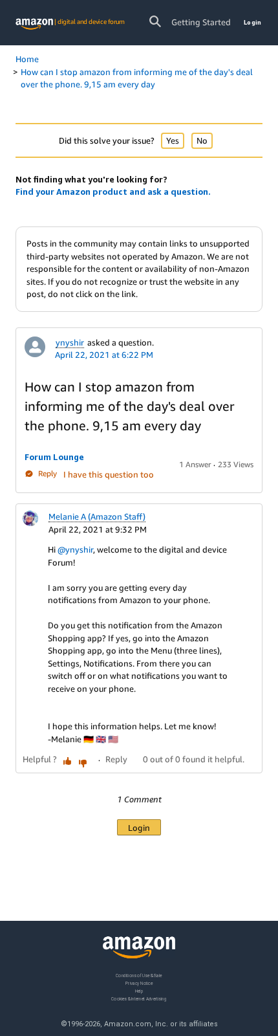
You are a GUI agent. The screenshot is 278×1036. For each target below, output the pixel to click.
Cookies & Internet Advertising (139, 999)
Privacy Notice (139, 983)
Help (139, 991)
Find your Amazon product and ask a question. (113, 191)
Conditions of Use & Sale (139, 975)
